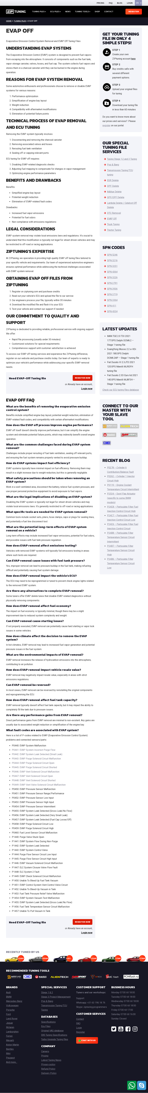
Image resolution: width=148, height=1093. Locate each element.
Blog (119, 2)
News (68, 11)
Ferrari (9, 1036)
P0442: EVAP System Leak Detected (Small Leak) (37, 754)
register (106, 125)
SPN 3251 (112, 266)
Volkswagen (12, 1005)
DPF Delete (113, 186)
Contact (108, 11)
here (133, 58)
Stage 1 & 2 (47, 992)
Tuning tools (82, 11)
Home (9, 20)
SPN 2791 (112, 283)
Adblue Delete (114, 191)
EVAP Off (112, 218)
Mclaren (10, 1027)
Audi (8, 992)
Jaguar (9, 1023)
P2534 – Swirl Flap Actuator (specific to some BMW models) (121, 498)
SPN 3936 (112, 288)
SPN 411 (111, 305)
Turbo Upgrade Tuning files (54, 1039)
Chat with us (88, 1040)
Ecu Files (45, 1026)
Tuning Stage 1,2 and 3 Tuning (122, 159)
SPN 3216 (112, 260)
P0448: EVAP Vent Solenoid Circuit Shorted (34, 780)
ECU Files (54, 11)
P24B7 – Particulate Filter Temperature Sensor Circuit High (121, 550)
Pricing (100, 2)
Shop (97, 11)
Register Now (82, 377)
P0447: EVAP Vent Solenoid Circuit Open (32, 776)
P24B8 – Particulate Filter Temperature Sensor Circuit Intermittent (121, 537)
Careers (45, 1051)
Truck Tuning (113, 224)
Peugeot (10, 1057)
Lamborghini (12, 1031)
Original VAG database (52, 1030)
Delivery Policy (49, 1073)
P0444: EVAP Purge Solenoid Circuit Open (33, 763)
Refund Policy (48, 1068)
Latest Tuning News (51, 1060)
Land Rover (11, 1018)
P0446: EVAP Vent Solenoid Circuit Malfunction (35, 771)
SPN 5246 (112, 254)
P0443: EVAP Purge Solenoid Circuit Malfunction (36, 758)
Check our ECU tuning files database (120, 389)
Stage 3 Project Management (56, 996)
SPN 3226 (112, 277)
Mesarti (10, 1040)
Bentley (10, 1049)
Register (133, 11)
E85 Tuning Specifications (54, 1035)
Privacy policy (48, 1064)
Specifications (48, 1022)
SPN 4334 (112, 311)
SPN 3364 (112, 300)
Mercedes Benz (14, 1001)
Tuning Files (38, 11)
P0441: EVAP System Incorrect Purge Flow (33, 750)
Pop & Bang (113, 164)
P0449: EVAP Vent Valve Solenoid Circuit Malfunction (39, 784)
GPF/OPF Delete (115, 197)
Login (130, 2)
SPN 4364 (112, 271)
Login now (86, 388)
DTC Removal (114, 213)
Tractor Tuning (114, 230)
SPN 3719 (112, 294)
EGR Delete (113, 180)
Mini (8, 1053)
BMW (9, 996)
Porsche (10, 1010)
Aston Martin (12, 1044)
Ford (8, 1014)
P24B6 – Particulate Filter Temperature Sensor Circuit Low (121, 563)
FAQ (110, 2)
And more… (11, 1062)
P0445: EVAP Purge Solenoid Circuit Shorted (34, 767)
